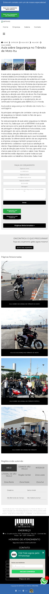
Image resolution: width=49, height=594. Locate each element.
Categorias (14, 42)
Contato (37, 27)
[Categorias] (4, 34)
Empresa (16, 27)
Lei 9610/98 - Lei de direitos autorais (35, 513)
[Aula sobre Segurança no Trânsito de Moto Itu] (6, 64)
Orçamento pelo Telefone (12, 217)
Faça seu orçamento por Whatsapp (10, 15)
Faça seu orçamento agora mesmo (10, 8)
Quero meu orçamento (24, 247)
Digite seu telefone (24, 180)
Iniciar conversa (27, 572)
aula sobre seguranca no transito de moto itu (6, 45)
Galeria (27, 27)
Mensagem (24, 186)
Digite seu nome (24, 168)
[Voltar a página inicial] (24, 21)
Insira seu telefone (18, 562)
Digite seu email (24, 174)
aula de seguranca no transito (25, 42)
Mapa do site (24, 579)
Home (5, 27)
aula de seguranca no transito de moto (35, 42)
